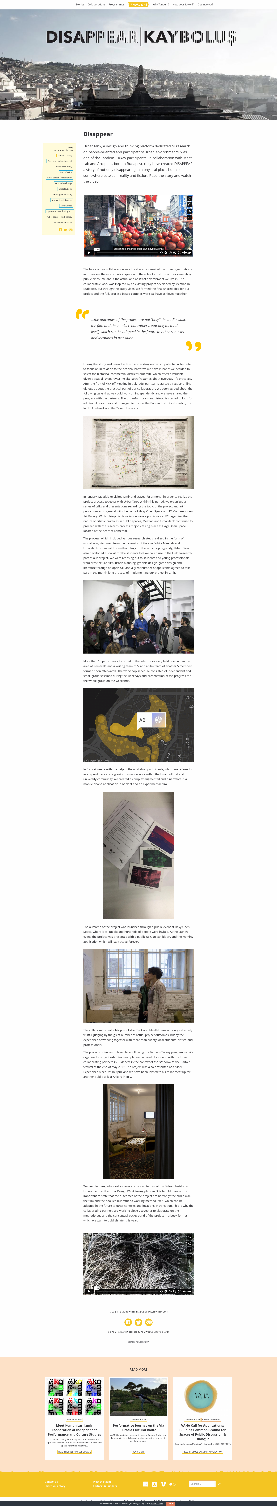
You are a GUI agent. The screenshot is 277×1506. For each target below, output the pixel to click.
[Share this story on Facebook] (60, 229)
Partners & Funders (105, 1486)
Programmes (116, 4)
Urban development (62, 222)
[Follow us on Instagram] (154, 1483)
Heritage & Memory (62, 194)
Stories (80, 4)
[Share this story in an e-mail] (70, 229)
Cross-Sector (66, 172)
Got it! (170, 1503)
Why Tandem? (161, 4)
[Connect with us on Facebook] (145, 1483)
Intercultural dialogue (62, 200)
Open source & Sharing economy (60, 211)
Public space (52, 216)
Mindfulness (66, 205)
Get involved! (205, 4)
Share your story (138, 1341)
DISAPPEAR (183, 163)
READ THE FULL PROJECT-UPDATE (74, 1451)
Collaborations (96, 4)
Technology (66, 216)
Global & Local (65, 188)
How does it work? (183, 4)
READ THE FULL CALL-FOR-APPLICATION (202, 1451)
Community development (59, 161)
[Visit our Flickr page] (172, 1483)
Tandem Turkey (65, 155)
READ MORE (138, 1451)
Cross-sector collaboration (59, 177)
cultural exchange (63, 183)
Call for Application (211, 1419)
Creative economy (63, 166)
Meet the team (102, 1481)
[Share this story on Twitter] (65, 229)
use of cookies (157, 1503)
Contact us (51, 1481)
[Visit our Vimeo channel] (163, 1483)
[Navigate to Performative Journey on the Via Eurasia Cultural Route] (138, 1397)
